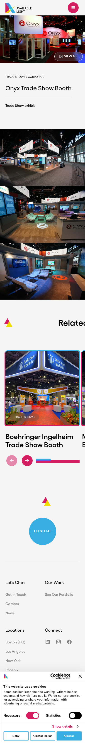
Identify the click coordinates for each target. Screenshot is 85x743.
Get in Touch (15, 594)
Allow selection (43, 736)
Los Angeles (15, 651)
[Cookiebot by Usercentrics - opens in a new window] (52, 676)
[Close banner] (80, 676)
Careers (12, 604)
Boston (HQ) (15, 642)
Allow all (69, 736)
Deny (15, 736)
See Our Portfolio (59, 594)
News (10, 613)
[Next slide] (27, 460)
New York (13, 661)
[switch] (75, 715)
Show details (62, 726)
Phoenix (11, 670)
